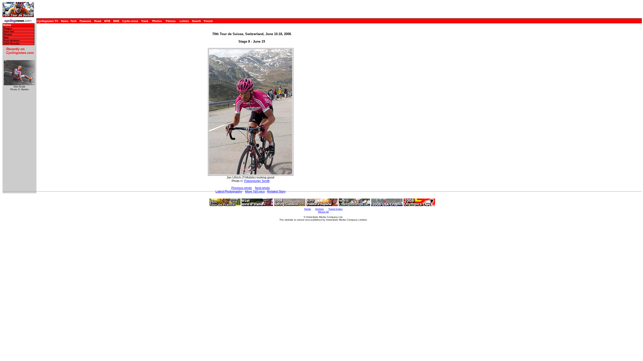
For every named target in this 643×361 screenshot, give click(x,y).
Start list (9, 31)
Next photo (262, 188)
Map (6, 37)
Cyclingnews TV (47, 21)
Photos (157, 21)
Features (85, 21)
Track (144, 21)
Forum (208, 21)
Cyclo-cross (130, 21)
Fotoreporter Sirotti (257, 181)
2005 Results (12, 43)
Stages (8, 28)
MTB (107, 21)
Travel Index (335, 209)
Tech (73, 21)
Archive (319, 209)
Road (97, 21)
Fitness (171, 21)
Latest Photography (229, 191)
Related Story (276, 191)
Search (196, 21)
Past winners (12, 40)
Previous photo (241, 188)
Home (7, 25)
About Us (323, 211)
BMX (116, 21)
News (64, 21)
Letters (184, 21)
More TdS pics (255, 191)
